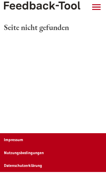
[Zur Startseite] (42, 5)
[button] (96, 7)
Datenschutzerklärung (23, 165)
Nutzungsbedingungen (24, 152)
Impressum (13, 139)
